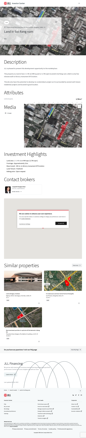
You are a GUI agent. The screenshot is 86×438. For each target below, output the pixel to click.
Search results (13, 390)
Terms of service (42, 429)
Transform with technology (44, 413)
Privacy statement (17, 429)
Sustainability (74, 409)
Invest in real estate (43, 406)
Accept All (61, 223)
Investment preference (10, 411)
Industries (40, 416)
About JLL (73, 404)
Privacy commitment (30, 429)
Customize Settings (24, 224)
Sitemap (6, 413)
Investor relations (75, 411)
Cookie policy (52, 429)
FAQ (5, 404)
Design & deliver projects (44, 411)
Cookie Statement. (26, 218)
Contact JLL (74, 406)
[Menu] (79, 3)
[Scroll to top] (80, 390)
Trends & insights (42, 418)
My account (7, 406)
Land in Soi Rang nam (25, 390)
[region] (43, 219)
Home (5, 390)
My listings (6, 409)
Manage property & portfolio (45, 409)
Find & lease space (42, 404)
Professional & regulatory (65, 429)
